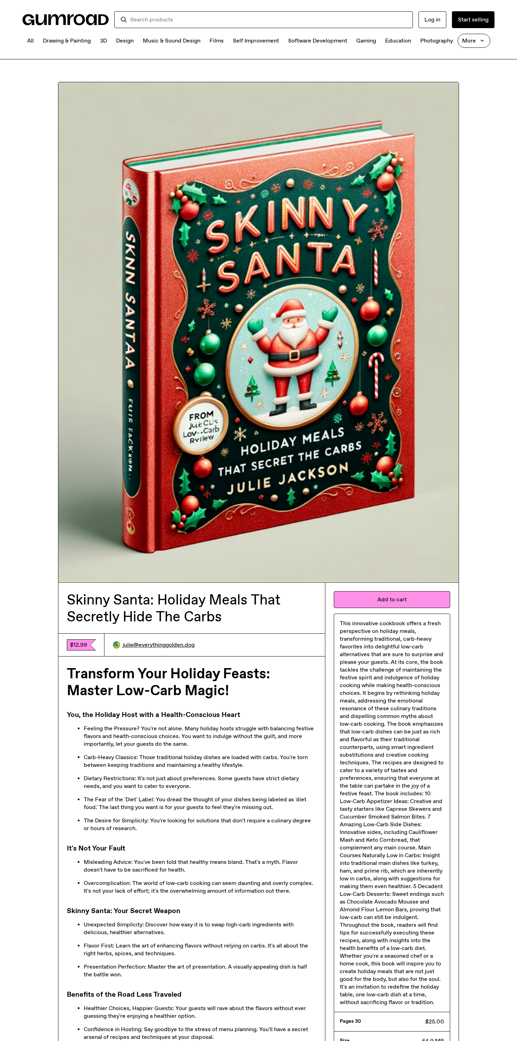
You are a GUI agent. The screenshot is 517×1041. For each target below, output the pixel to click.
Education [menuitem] (398, 40)
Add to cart (392, 599)
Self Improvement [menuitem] (256, 40)
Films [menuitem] (217, 40)
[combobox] (269, 20)
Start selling (473, 19)
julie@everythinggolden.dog (158, 644)
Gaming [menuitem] (366, 40)
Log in (432, 19)
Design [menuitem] (125, 40)
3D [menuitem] (103, 40)
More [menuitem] (469, 40)
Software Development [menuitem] (317, 40)
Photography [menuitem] (436, 40)
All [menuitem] (30, 40)
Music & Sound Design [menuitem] (171, 40)
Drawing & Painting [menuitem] (67, 40)
